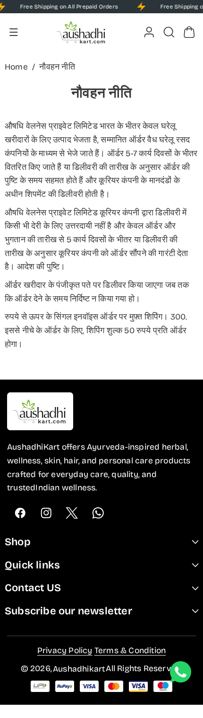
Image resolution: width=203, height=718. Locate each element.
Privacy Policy (65, 651)
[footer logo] (40, 413)
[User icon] (149, 32)
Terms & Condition (130, 651)
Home (16, 67)
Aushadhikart (79, 669)
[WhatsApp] (98, 513)
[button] (14, 32)
